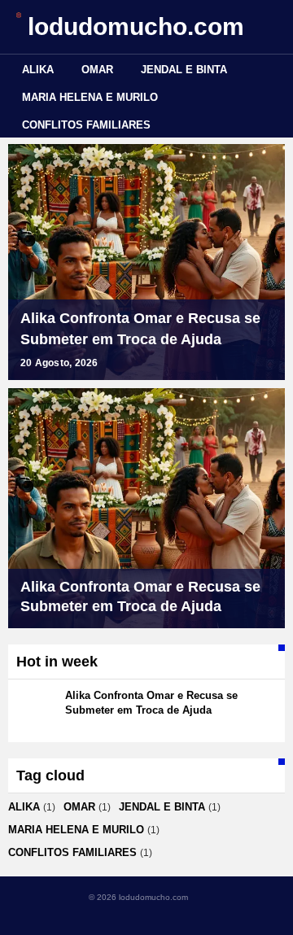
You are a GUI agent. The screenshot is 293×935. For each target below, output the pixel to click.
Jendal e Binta (184, 69)
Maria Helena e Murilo (90, 97)
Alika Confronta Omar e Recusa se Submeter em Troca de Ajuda (140, 328)
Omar (97, 69)
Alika (38, 69)
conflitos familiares (86, 125)
